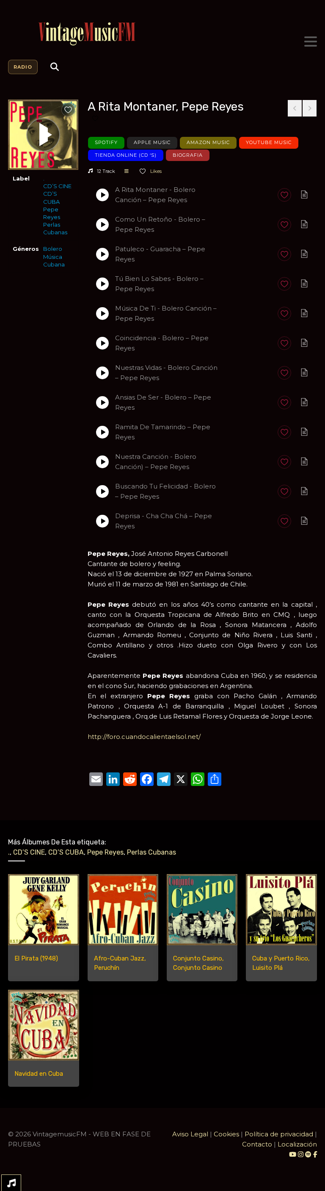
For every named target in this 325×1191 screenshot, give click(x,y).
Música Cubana (54, 260)
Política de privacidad (279, 1134)
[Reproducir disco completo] (43, 135)
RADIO (23, 67)
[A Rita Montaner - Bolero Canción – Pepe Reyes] (102, 195)
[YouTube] (292, 1154)
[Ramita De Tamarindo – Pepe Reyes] (102, 432)
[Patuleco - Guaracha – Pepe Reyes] (102, 254)
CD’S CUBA (51, 197)
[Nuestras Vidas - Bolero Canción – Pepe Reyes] (102, 372)
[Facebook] (315, 1154)
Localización (297, 1144)
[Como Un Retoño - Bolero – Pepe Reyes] (102, 224)
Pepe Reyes (51, 213)
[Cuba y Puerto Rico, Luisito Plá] (281, 909)
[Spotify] (308, 1154)
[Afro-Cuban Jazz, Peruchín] (123, 909)
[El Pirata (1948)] (43, 909)
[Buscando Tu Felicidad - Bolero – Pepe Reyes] (102, 491)
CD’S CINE (57, 186)
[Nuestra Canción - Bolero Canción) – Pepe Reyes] (102, 461)
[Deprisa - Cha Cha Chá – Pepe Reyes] (102, 521)
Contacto (257, 1144)
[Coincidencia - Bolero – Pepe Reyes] (102, 343)
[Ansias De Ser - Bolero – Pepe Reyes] (102, 402)
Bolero (52, 248)
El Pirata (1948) (36, 958)
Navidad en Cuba (38, 1073)
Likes (155, 171)
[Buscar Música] (54, 67)
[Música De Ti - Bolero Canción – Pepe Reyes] (102, 313)
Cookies (226, 1134)
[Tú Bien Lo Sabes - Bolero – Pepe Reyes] (102, 284)
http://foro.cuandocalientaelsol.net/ (144, 737)
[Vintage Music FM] (162, 34)
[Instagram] (301, 1154)
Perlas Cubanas (55, 228)
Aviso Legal (190, 1134)
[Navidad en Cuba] (43, 1025)
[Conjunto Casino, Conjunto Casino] (202, 909)
